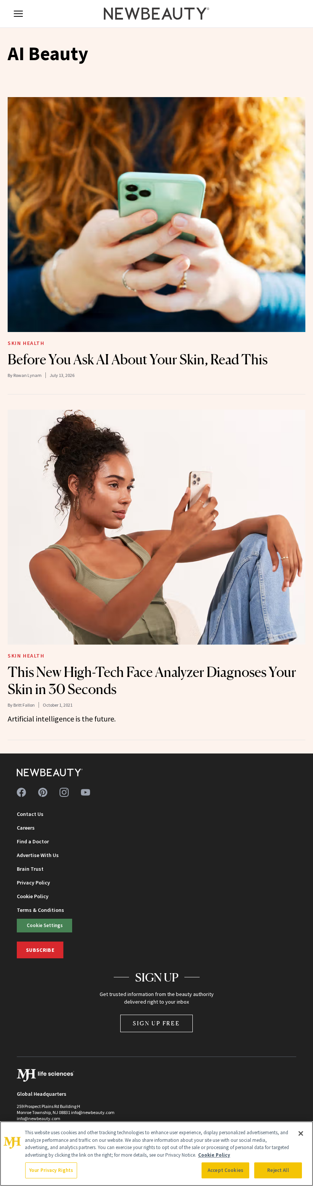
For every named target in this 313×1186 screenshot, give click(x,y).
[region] (156, 1153)
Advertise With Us (38, 855)
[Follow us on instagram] (64, 792)
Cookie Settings (45, 925)
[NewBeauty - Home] (156, 14)
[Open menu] (18, 14)
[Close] (300, 1133)
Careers (26, 827)
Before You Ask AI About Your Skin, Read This (138, 359)
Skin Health (26, 343)
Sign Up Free (156, 1023)
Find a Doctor (33, 841)
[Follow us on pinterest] (42, 792)
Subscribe (40, 950)
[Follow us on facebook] (21, 792)
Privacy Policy (33, 882)
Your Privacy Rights (51, 1170)
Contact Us (30, 814)
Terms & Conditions (40, 910)
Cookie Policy (32, 896)
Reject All (278, 1170)
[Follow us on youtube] (85, 792)
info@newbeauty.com (38, 1118)
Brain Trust (30, 868)
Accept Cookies (225, 1170)
